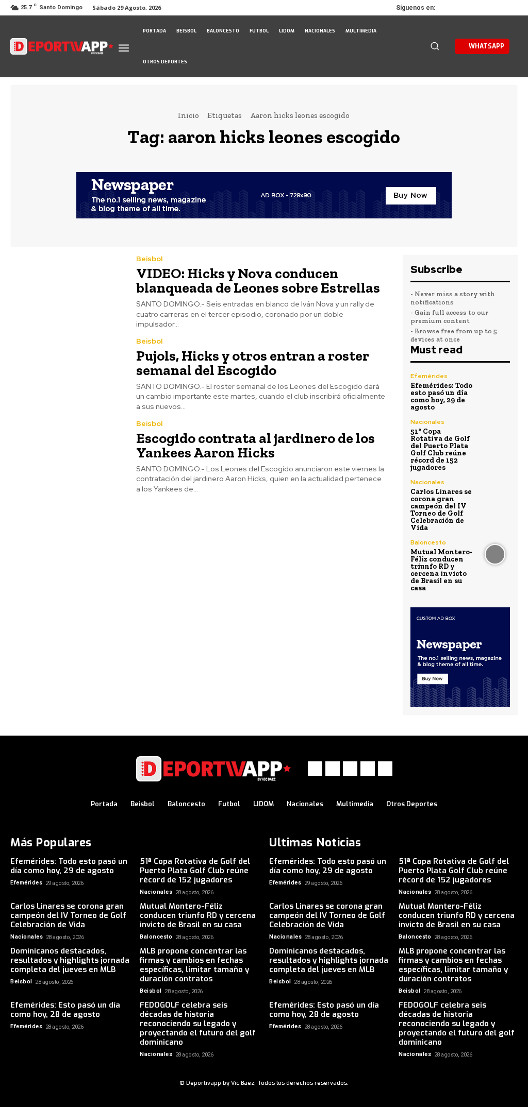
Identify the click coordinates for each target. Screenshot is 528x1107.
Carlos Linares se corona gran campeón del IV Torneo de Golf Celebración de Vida (441, 509)
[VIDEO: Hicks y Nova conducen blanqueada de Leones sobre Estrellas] (66, 291)
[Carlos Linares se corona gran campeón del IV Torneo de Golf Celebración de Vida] (495, 494)
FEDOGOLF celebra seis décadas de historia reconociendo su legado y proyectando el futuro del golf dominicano (198, 1023)
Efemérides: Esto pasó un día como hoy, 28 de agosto (65, 1009)
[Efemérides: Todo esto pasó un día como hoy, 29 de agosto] (495, 388)
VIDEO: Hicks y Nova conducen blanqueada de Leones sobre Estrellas (258, 280)
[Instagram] (467, 8)
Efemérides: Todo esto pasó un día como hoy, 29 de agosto (441, 396)
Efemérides (429, 376)
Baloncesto (428, 542)
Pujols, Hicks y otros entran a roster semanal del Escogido (252, 363)
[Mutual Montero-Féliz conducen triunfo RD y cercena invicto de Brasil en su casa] (495, 554)
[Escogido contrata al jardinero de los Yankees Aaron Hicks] (66, 456)
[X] (481, 8)
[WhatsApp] (496, 8)
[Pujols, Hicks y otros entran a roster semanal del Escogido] (66, 373)
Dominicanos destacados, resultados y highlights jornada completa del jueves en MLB (69, 960)
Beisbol (149, 258)
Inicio (188, 115)
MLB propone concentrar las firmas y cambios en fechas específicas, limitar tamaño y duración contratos (194, 965)
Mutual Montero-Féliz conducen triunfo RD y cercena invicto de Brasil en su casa (441, 570)
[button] (434, 45)
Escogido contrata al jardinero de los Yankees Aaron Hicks (255, 445)
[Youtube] (510, 8)
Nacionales (427, 422)
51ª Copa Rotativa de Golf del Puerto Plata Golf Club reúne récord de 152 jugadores (440, 449)
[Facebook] (453, 8)
